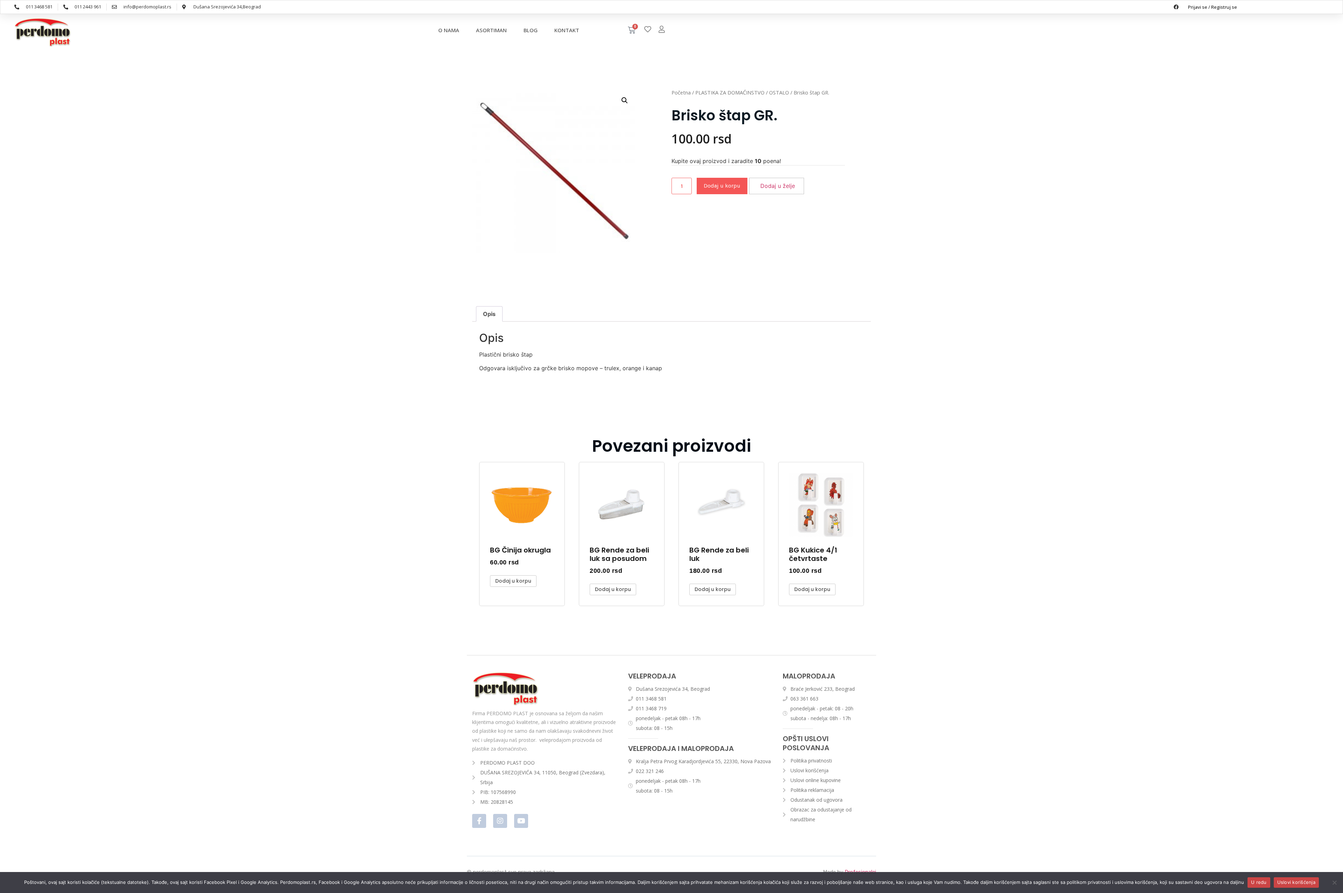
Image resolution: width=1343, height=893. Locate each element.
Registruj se (1224, 7)
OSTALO (779, 92)
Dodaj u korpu (722, 185)
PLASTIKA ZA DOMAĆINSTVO (730, 92)
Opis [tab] (489, 313)
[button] (624, 100)
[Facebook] (1176, 7)
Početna (681, 92)
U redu (1259, 882)
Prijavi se (1197, 7)
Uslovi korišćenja (1296, 882)
